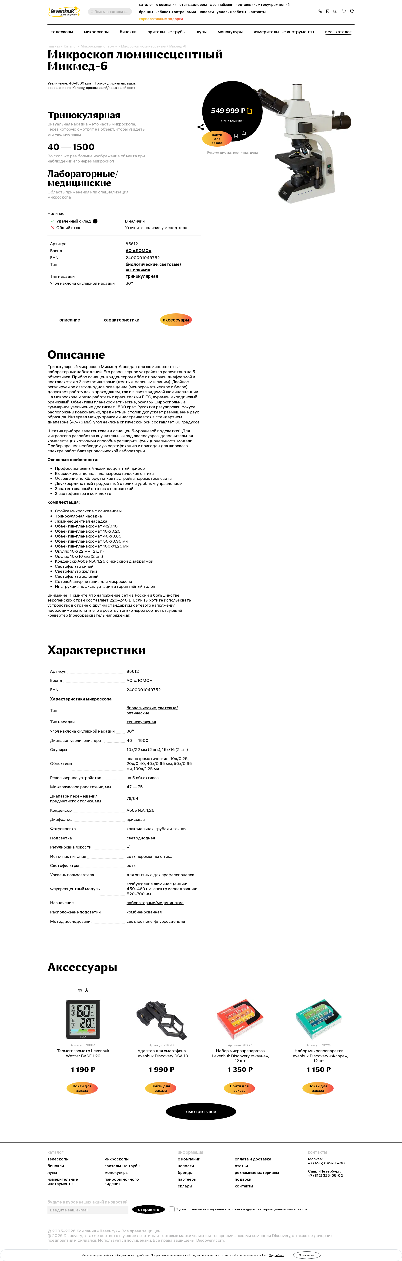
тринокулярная (142, 276)
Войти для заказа (217, 139)
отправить (148, 1209)
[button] (320, 11)
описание (69, 320)
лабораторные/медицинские (155, 902)
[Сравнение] (335, 11)
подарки (243, 1179)
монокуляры (230, 31)
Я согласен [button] (307, 1255)
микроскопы (96, 31)
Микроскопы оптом (97, 46)
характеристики (121, 320)
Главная (53, 46)
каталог (146, 4)
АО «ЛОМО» (138, 250)
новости (206, 12)
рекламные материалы (257, 1172)
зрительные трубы (166, 31)
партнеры (187, 1179)
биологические (142, 264)
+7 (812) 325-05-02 (325, 1175)
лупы (202, 31)
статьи (241, 1166)
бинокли (128, 31)
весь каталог (338, 31)
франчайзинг (221, 4)
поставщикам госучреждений (262, 4)
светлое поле (140, 921)
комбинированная (144, 912)
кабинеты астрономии (176, 12)
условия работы (231, 12)
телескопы (62, 31)
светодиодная (141, 838)
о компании (166, 4)
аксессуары (176, 320)
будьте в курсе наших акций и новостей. (87, 1202)
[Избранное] (328, 11)
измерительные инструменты (284, 31)
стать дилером (193, 4)
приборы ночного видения (121, 1181)
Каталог (70, 46)
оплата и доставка (253, 1159)
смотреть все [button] (201, 1111)
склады (185, 1186)
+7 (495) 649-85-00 (326, 1163)
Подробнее (276, 1255)
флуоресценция (169, 921)
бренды (146, 12)
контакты (257, 12)
